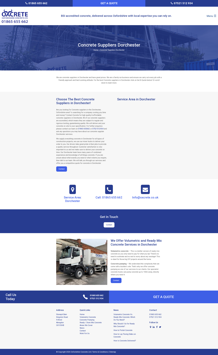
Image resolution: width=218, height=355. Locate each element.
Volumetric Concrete (88, 317)
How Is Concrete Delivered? (125, 341)
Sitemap (112, 352)
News (82, 328)
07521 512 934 (96, 298)
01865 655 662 (96, 295)
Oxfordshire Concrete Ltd (81, 352)
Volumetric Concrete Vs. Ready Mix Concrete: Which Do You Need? (124, 317)
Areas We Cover (86, 325)
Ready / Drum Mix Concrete (91, 322)
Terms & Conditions (100, 352)
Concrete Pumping (87, 320)
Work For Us (84, 333)
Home (95, 50)
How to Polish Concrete (123, 330)
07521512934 (98, 129)
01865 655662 (84, 129)
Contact (62, 169)
